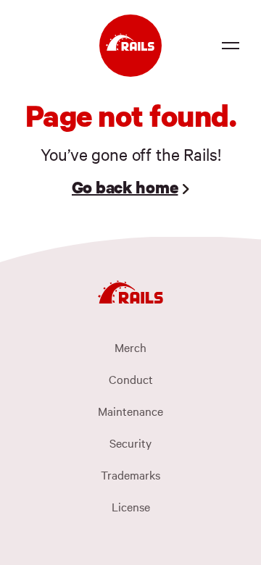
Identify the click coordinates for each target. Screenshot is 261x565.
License (131, 506)
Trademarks (130, 474)
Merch (130, 347)
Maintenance (130, 411)
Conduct (131, 379)
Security (130, 443)
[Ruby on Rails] (130, 45)
